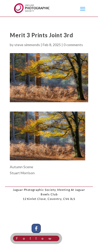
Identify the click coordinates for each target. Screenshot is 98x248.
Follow (36, 238)
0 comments (73, 45)
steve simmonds (27, 45)
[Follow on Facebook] (36, 228)
